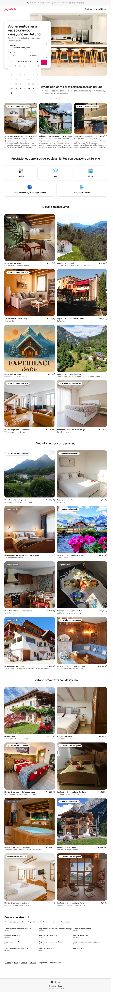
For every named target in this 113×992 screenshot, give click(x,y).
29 (33, 88)
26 (20, 88)
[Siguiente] (60, 98)
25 (16, 88)
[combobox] (27, 47)
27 (24, 88)
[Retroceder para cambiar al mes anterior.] (12, 61)
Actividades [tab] (65, 922)
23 (37, 84)
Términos (60, 988)
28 (29, 88)
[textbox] (18, 55)
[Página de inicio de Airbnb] (10, 9)
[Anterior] (51, 98)
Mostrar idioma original (76, 3)
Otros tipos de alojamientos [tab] (14, 922)
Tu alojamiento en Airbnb (95, 9)
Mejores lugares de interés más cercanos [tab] (42, 922)
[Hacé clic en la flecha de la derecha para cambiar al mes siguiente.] (37, 61)
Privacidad (51, 988)
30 (38, 88)
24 (12, 88)
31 (11, 93)
